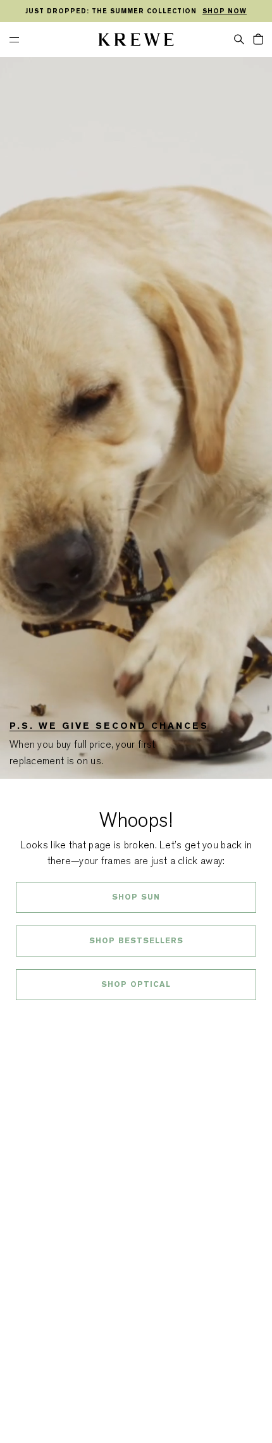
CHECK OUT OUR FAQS (136, 1017)
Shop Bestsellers (136, 940)
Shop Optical (136, 984)
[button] (239, 39)
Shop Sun (136, 897)
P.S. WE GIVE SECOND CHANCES (109, 726)
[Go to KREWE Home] (136, 41)
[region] (136, 11)
